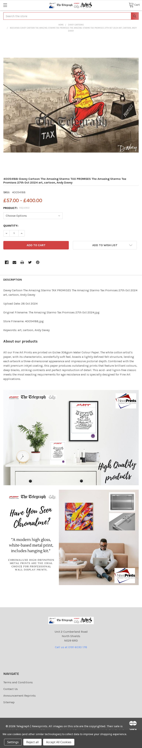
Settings (13, 742)
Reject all (32, 742)
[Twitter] (30, 262)
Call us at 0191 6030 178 (71, 647)
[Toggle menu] (5, 5)
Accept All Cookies (58, 742)
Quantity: (10, 225)
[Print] (22, 262)
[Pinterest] (37, 262)
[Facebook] (6, 262)
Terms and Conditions (18, 682)
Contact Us (10, 689)
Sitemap (9, 702)
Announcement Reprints (19, 695)
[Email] (14, 262)
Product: (16, 208)
